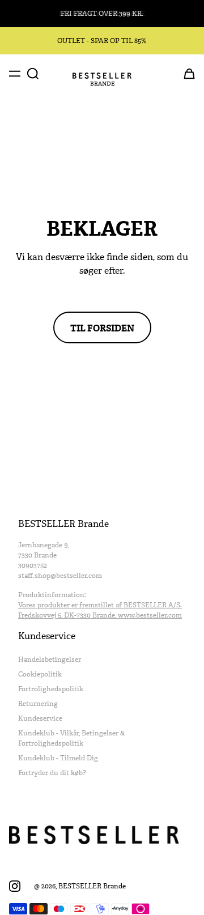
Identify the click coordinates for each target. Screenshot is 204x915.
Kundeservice (40, 718)
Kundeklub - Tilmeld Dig (58, 758)
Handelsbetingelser (49, 659)
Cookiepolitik (40, 674)
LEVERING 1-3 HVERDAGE (102, 13)
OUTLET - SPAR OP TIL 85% (102, 40)
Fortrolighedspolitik (50, 688)
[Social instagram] (14, 886)
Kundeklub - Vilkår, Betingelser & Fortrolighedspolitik (71, 738)
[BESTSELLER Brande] (102, 76)
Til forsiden (102, 327)
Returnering (38, 703)
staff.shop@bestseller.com (60, 575)
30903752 (32, 565)
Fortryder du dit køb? (52, 772)
